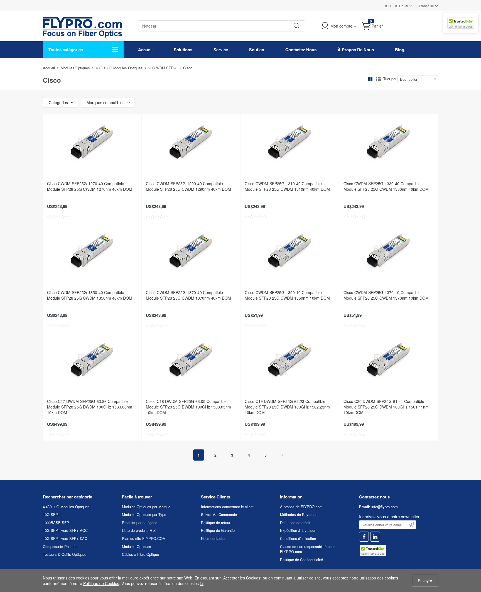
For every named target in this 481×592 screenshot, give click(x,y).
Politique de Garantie (218, 530)
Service (220, 50)
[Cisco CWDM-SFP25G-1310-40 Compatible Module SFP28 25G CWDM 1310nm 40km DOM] (289, 142)
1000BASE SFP (56, 522)
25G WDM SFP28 (162, 67)
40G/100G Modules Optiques (119, 67)
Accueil (145, 50)
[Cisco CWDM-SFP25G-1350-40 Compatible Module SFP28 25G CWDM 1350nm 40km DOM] (92, 251)
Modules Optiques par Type (144, 514)
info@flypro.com (384, 506)
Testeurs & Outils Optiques (65, 554)
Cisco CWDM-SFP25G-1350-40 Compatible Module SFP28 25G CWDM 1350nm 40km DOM (89, 295)
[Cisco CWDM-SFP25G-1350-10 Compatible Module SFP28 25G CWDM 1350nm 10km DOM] (289, 251)
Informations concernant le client (227, 506)
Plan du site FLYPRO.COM (144, 538)
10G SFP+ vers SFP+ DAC (65, 538)
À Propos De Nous (356, 50)
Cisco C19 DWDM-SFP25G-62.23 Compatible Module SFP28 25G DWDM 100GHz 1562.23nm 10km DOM (287, 406)
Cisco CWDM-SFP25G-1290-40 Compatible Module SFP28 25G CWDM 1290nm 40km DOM (188, 186)
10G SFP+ (51, 514)
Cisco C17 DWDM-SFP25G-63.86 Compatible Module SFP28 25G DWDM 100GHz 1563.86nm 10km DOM (89, 406)
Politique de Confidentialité (301, 559)
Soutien (256, 50)
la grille (370, 79)
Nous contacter (213, 538)
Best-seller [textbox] (408, 79)
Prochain (282, 455)
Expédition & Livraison (298, 530)
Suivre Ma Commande (219, 514)
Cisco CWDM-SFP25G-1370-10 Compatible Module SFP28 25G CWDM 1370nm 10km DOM (386, 295)
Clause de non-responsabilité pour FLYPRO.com (307, 549)
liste (378, 79)
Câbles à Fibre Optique (140, 554)
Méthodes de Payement (299, 514)
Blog (399, 50)
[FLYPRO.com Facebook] (364, 537)
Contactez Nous (300, 50)
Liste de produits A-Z (139, 530)
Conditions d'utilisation (298, 538)
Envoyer (425, 580)
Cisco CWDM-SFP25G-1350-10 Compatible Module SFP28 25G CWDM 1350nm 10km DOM (287, 295)
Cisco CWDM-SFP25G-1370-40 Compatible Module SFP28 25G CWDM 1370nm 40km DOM (188, 295)
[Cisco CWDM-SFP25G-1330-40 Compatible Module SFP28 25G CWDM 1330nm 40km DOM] (388, 142)
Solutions (183, 50)
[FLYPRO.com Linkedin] (375, 537)
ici (201, 583)
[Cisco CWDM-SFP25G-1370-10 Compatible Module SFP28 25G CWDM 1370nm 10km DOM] (388, 251)
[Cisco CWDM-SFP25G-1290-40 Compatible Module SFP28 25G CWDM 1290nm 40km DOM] (191, 142)
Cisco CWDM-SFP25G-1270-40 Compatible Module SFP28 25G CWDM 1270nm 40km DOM (89, 186)
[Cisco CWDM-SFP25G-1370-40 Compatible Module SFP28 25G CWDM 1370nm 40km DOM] (191, 251)
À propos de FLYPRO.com (301, 506)
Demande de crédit (295, 522)
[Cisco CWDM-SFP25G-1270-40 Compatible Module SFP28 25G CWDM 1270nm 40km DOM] (92, 142)
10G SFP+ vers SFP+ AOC (65, 530)
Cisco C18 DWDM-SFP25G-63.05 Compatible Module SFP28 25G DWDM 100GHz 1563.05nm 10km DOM (188, 406)
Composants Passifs (60, 546)
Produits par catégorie (139, 522)
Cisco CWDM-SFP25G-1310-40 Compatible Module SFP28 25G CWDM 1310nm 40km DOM (287, 186)
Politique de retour (215, 522)
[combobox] (417, 79)
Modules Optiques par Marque (146, 506)
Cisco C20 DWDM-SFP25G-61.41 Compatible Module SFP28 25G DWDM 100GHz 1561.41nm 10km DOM (386, 406)
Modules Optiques (75, 67)
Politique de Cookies (101, 583)
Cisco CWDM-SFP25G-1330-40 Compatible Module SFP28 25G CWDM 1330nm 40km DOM (386, 186)
